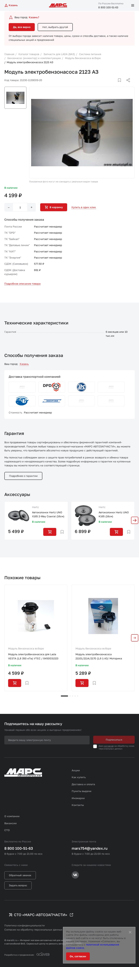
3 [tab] (72, 696)
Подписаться (114, 739)
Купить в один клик (83, 207)
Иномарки (78, 798)
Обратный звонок (20, 875)
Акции (76, 770)
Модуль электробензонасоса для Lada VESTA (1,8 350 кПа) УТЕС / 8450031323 (33, 656)
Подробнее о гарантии (23, 475)
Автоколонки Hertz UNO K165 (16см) (114, 514)
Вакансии (10, 823)
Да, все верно (21, 27)
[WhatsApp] (127, 84)
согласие (109, 746)
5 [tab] (77, 696)
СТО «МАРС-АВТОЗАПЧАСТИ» (40, 914)
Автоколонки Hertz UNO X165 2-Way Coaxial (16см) (48, 514)
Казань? (34, 17)
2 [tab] (70, 696)
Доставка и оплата (83, 784)
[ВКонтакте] (115, 84)
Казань (24, 363)
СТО (7, 830)
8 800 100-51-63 (108, 7)
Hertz (35, 507)
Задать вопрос (18, 885)
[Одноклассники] (121, 84)
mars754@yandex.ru (90, 848)
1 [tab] (64, 696)
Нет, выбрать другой (55, 27)
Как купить (79, 777)
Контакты (78, 804)
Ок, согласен (78, 956)
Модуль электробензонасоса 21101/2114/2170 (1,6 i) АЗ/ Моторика (98, 656)
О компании (12, 816)
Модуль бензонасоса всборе (26, 648)
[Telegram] (109, 84)
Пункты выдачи (81, 791)
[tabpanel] (35, 638)
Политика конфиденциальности (24, 925)
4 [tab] (75, 696)
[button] (134, 520)
